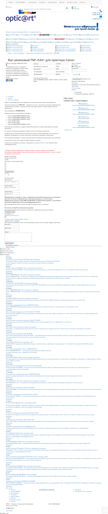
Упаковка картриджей (37, 50)
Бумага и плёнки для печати (15, 50)
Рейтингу (9, 215)
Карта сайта (9, 510)
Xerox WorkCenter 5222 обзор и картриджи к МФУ (19, 433)
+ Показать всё (68, 130)
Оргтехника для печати (62, 47)
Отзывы (10, 98)
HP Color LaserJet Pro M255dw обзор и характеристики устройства (24, 268)
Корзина (94, 7)
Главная (11, 2)
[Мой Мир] (12, 80)
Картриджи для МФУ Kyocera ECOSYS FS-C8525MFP (20, 481)
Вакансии (61, 2)
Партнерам (78, 489)
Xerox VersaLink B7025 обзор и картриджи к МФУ (19, 342)
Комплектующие (85, 47)
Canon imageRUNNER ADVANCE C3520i (84, 105)
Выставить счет (86, 79)
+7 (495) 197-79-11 (97, 13)
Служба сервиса (52, 2)
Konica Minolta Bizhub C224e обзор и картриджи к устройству (22, 357)
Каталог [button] (9, 7)
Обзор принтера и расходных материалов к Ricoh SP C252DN (23, 320)
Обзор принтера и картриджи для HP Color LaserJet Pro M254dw (24, 366)
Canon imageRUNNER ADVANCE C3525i (84, 109)
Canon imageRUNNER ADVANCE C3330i (84, 127)
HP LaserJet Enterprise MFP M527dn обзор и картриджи (21, 474)
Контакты (82, 2)
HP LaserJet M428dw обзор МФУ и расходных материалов (22, 298)
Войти (74, 7)
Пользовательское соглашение (83, 491)
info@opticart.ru (97, 19)
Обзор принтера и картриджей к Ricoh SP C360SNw (20, 387)
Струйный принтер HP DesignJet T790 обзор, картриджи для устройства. (26, 448)
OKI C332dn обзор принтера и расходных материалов (21, 327)
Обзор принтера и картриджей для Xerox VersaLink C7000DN (23, 312)
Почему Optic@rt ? (21, 2)
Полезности (15, 215)
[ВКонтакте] (7, 80)
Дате (6, 215)
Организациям (32, 2)
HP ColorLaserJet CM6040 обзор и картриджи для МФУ (21, 403)
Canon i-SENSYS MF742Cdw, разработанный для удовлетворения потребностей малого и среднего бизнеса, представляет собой (42, 307)
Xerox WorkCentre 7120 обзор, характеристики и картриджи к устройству (26, 381)
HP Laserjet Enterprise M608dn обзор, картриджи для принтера (23, 466)
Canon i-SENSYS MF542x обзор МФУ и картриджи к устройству (23, 275)
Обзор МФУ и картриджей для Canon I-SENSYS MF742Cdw (22, 305)
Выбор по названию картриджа (14, 32)
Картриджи (35, 47)
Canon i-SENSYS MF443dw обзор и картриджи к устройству (22, 290)
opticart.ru (42, 143)
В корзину (76, 74)
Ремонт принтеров (86, 50)
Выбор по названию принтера (32, 32)
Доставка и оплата (72, 2)
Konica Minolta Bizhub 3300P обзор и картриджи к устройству (22, 441)
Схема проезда (76, 88)
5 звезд (7, 219)
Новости (8, 256)
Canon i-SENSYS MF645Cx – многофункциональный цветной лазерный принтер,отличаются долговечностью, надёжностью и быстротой (28, 351)
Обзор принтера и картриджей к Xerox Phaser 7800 (20, 419)
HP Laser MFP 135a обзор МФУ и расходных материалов (22, 283)
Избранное (76, 8)
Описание (11, 96)
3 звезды (15, 219)
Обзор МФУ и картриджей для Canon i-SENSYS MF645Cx (21, 349)
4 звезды (11, 219)
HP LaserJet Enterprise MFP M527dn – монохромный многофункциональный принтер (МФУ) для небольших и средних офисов (41, 476)
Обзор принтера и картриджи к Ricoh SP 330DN (19, 334)
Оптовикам (42, 2)
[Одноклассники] (9, 80)
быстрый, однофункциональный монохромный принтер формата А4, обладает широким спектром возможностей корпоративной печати (44, 376)
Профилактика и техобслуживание (65, 50)
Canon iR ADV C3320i (83, 118)
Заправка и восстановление (14, 47)
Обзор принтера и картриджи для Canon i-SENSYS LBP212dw (23, 374)
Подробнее (75, 83)
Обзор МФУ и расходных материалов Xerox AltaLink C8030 (22, 413)
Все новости (9, 488)
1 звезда (25, 219)
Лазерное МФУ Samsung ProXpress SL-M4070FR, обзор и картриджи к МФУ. (27, 457)
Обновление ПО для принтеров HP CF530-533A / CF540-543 (23, 259)
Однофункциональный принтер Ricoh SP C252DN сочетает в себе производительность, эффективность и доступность (39, 322)
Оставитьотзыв (9, 171)
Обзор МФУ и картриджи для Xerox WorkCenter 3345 (20, 426)
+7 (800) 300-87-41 (97, 14)
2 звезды (20, 219)
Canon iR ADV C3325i (83, 123)
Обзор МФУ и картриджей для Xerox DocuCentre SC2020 (21, 394)
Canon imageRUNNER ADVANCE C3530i (84, 114)
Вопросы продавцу (13, 100)
